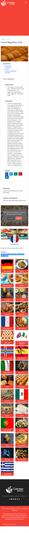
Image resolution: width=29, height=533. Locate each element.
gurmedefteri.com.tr (21, 524)
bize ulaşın (8, 519)
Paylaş (7, 69)
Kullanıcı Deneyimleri (11, 71)
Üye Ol (18, 218)
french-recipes (8, 254)
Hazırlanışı (8, 67)
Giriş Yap (11, 218)
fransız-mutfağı (20, 254)
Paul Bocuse (15, 244)
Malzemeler (8, 66)
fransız (14, 254)
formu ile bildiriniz (19, 519)
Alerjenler (8, 72)
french (2, 254)
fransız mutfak (4, 256)
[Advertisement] (14, 21)
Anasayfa (3, 39)
